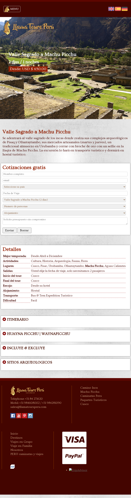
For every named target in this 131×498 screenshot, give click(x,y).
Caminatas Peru (91, 396)
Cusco (84, 404)
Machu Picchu (89, 392)
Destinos (16, 437)
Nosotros (16, 450)
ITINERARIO (17, 320)
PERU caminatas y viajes (26, 454)
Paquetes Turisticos (93, 400)
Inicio (14, 433)
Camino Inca (89, 387)
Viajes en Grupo (21, 442)
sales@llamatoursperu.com (28, 407)
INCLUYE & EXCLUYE (25, 348)
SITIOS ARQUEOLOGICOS (29, 362)
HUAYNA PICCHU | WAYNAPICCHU (38, 334)
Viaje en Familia (21, 446)
